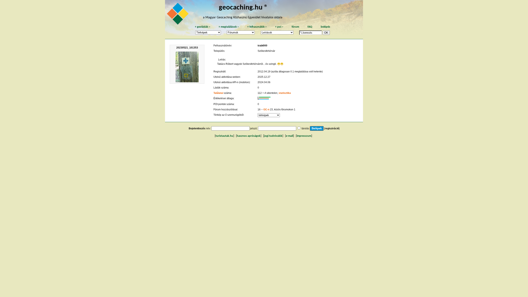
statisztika (285, 93)
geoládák (202, 27)
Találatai (218, 93)
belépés (325, 27)
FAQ (310, 27)
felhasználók (257, 27)
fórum (295, 27)
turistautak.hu (224, 136)
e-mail (289, 136)
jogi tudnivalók (273, 136)
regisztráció (332, 128)
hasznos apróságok (248, 136)
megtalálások (229, 27)
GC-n (266, 109)
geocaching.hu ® (243, 7)
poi (279, 27)
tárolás (305, 128)
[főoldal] (178, 14)
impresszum (304, 136)
